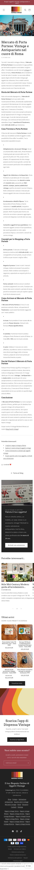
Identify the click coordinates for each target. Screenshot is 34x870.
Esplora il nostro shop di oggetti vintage (18, 448)
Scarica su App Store (17, 739)
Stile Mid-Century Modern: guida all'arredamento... (15, 585)
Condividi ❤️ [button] (7, 464)
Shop (9, 799)
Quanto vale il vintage (21, 802)
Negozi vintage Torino (12, 811)
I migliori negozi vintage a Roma (15, 445)
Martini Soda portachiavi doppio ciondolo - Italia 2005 (9, 671)
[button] (4, 10)
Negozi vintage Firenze (23, 816)
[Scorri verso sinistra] (13, 609)
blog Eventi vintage (12, 429)
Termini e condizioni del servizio (18, 855)
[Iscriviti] (28, 763)
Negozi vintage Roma (12, 819)
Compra (14, 799)
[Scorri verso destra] (21, 609)
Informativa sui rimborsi (20, 849)
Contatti (13, 807)
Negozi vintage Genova (17, 821)
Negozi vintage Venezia (22, 824)
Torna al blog (18, 473)
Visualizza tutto (17, 683)
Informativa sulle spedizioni (15, 857)
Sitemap (20, 807)
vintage (26, 70)
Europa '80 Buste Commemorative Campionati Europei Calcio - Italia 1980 (24, 644)
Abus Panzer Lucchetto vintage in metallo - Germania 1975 (24, 671)
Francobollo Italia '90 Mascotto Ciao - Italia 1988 (9, 643)
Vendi (19, 804)
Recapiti (26, 857)
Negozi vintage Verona (17, 814)
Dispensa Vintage (16, 846)
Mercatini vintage (10, 804)
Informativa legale (18, 860)
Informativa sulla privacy (18, 852)
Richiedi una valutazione (16, 545)
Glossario (25, 804)
